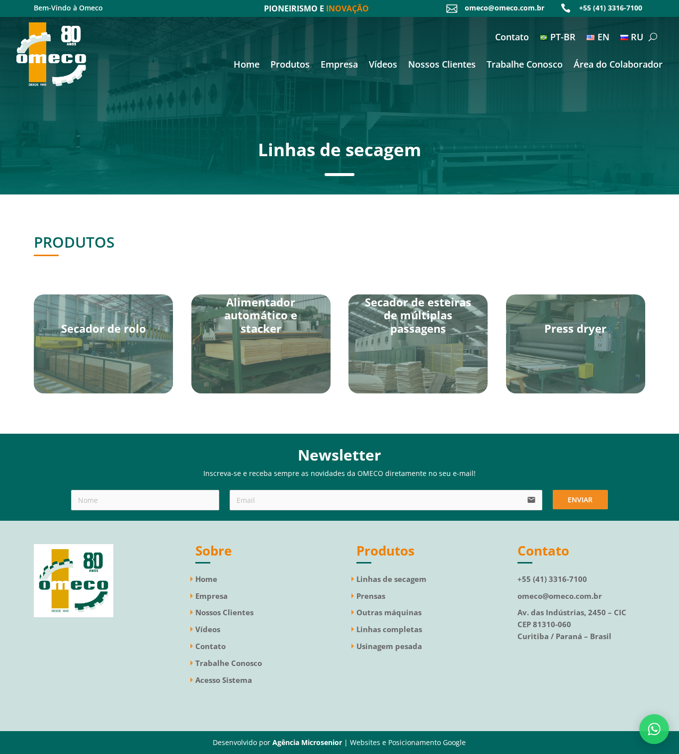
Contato (512, 38)
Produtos (290, 65)
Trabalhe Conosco (525, 65)
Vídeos (383, 65)
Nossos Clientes (442, 65)
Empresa (339, 65)
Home (246, 65)
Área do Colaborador (618, 65)
